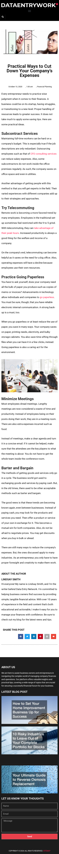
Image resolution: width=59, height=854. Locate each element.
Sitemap (46, 851)
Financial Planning (44, 87)
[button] (29, 10)
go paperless (47, 297)
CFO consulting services (44, 153)
